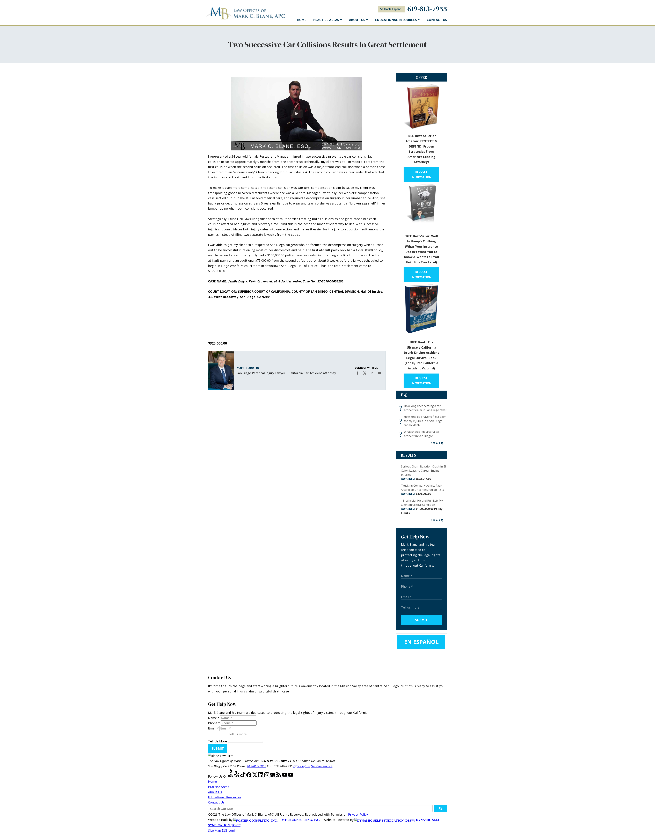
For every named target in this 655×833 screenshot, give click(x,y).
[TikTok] (243, 776)
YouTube (379, 375)
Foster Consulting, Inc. (299, 820)
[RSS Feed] (279, 776)
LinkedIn (372, 375)
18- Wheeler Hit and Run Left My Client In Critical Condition (422, 507)
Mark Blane (245, 368)
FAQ (404, 394)
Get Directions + (321, 766)
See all (435, 443)
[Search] (440, 808)
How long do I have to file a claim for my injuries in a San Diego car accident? (423, 421)
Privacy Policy (358, 814)
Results (408, 455)
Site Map (214, 830)
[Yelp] (237, 776)
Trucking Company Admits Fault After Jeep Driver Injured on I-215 (422, 490)
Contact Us (437, 20)
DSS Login (229, 830)
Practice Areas (326, 20)
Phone (214, 723)
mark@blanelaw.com (258, 368)
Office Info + (301, 766)
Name (213, 718)
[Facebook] (249, 776)
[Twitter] (255, 776)
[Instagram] (267, 776)
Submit (421, 620)
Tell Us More (217, 741)
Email (213, 728)
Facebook (357, 375)
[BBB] (231, 776)
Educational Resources (224, 797)
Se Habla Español (391, 9)
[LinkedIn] (261, 776)
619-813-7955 (427, 9)
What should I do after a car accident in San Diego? (420, 434)
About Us (357, 20)
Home (301, 20)
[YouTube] (285, 776)
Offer (421, 77)
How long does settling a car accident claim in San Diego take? (424, 408)
